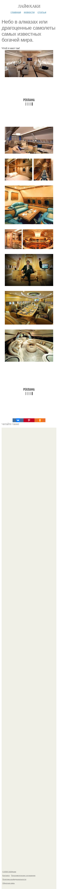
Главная (16, 12)
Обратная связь (8, 883)
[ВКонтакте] (18, 420)
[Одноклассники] (39, 420)
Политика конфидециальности (14, 879)
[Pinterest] (29, 420)
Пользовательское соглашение (23, 875)
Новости (29, 12)
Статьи (42, 12)
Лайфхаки (29, 6)
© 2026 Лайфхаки (9, 871)
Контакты (6, 875)
